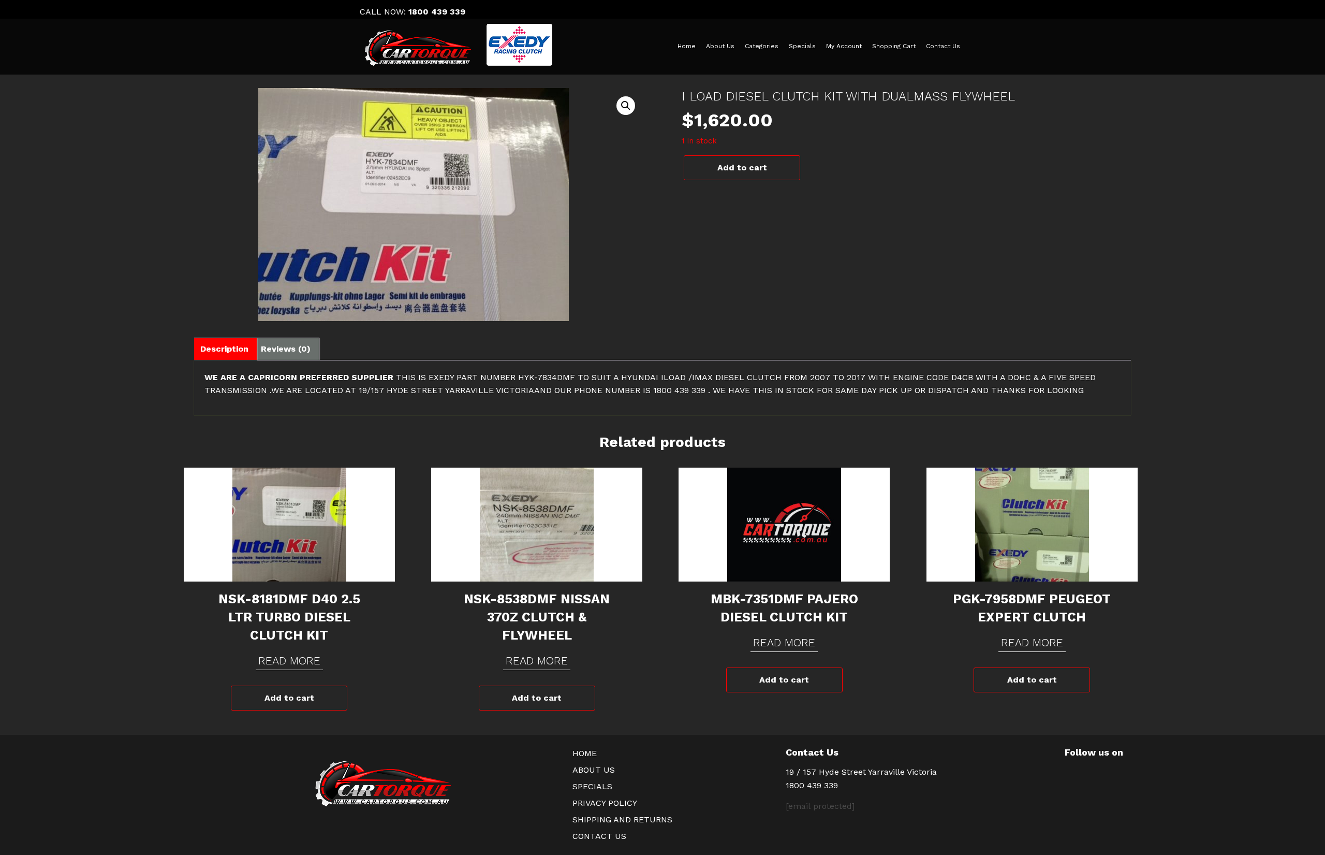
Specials (802, 46)
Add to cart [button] (289, 698)
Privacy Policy (604, 803)
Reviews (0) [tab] (286, 349)
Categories (761, 46)
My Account (844, 46)
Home (687, 46)
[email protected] (820, 806)
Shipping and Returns (622, 819)
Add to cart (742, 167)
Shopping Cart (894, 46)
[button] (625, 105)
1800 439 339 (436, 12)
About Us (720, 46)
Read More (289, 660)
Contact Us (943, 46)
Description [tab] (224, 349)
